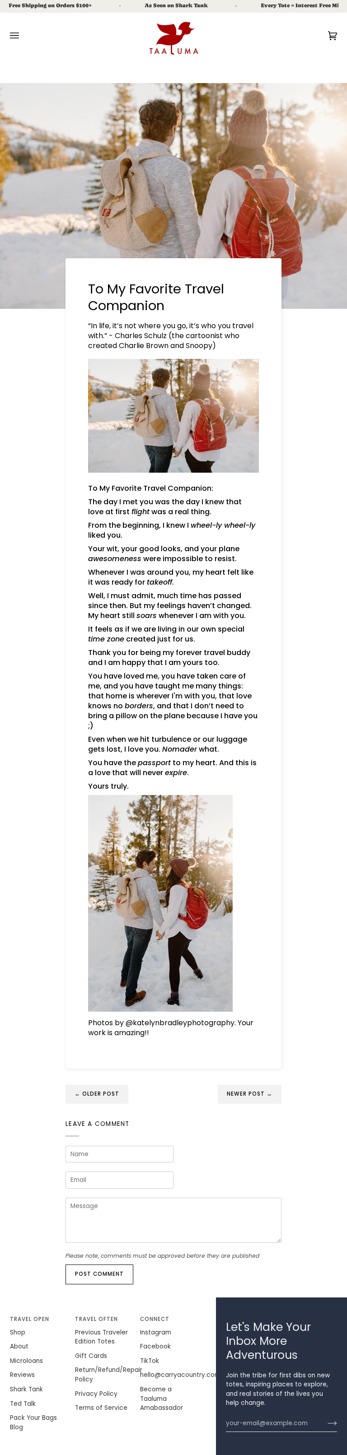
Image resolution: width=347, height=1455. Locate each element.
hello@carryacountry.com (180, 1375)
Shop (17, 1332)
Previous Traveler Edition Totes (101, 1337)
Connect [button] (154, 1319)
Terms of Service (101, 1408)
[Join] (325, 1423)
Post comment (99, 1274)
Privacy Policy (96, 1394)
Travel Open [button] (30, 1319)
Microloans (26, 1361)
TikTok (149, 1361)
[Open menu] (23, 36)
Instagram (155, 1332)
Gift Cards (91, 1356)
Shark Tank (26, 1389)
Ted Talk (23, 1403)
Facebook (155, 1346)
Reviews (22, 1375)
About (19, 1346)
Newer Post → (250, 1093)
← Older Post (97, 1093)
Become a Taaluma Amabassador (161, 1398)
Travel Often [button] (96, 1319)
